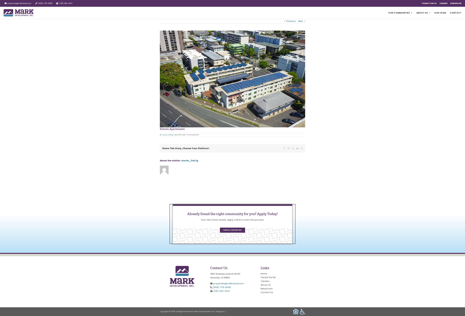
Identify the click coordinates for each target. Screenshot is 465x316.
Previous (291, 21)
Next (300, 21)
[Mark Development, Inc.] (182, 266)
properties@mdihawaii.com (228, 283)
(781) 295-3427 (221, 291)
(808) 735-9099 (222, 287)
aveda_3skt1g (167, 135)
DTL (226, 311)
